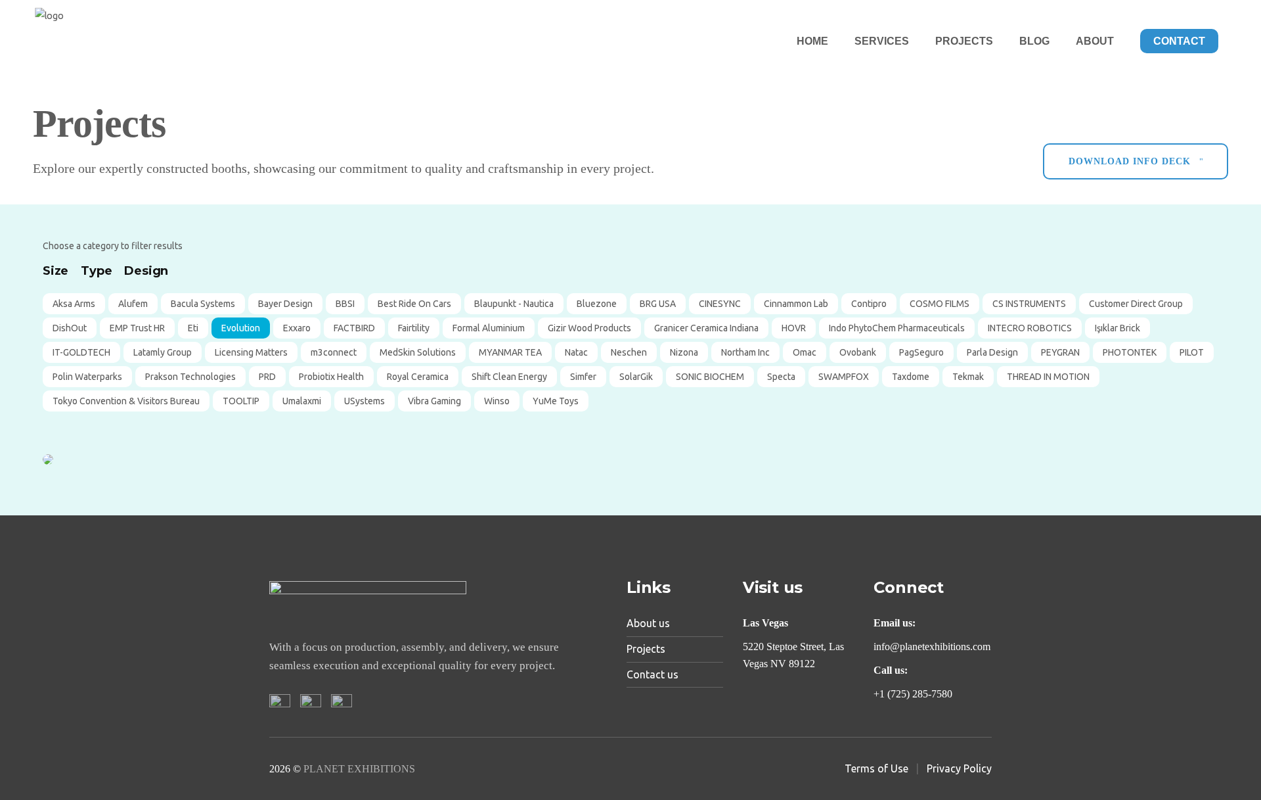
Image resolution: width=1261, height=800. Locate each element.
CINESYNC (720, 303)
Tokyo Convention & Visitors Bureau (126, 401)
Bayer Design (285, 303)
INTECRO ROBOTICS (1030, 328)
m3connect (334, 352)
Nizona (684, 352)
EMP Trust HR (137, 328)
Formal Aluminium (489, 328)
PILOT (1192, 352)
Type (96, 271)
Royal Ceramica (418, 376)
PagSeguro (921, 352)
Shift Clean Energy (509, 376)
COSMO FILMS (939, 303)
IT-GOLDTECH (81, 352)
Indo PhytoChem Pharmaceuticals (897, 328)
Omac (804, 352)
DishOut (70, 328)
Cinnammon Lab (796, 303)
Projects (646, 649)
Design (146, 271)
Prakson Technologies (190, 376)
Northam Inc (745, 352)
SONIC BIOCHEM (710, 376)
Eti (193, 328)
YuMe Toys (556, 401)
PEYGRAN (1060, 352)
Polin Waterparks (87, 376)
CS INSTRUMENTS (1029, 303)
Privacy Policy (959, 768)
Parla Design (992, 352)
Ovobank (857, 352)
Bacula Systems (203, 303)
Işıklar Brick (1117, 328)
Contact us (652, 674)
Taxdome (910, 376)
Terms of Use (876, 768)
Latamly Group (162, 352)
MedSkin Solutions (418, 352)
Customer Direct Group (1136, 303)
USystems (364, 401)
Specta (781, 376)
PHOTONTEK (1130, 352)
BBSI (345, 303)
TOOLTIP (241, 401)
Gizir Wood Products (589, 328)
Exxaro (297, 328)
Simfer (583, 376)
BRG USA (658, 303)
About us (648, 623)
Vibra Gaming (434, 401)
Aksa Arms (74, 303)
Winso (497, 401)
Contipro (869, 303)
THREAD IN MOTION (1048, 376)
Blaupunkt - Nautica (514, 303)
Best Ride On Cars (414, 303)
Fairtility (414, 328)
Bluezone (597, 303)
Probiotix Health (331, 376)
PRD (267, 376)
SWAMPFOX (843, 376)
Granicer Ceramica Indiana (706, 328)
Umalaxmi (301, 401)
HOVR (794, 328)
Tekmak (968, 376)
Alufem (133, 303)
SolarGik (636, 376)
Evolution (240, 328)
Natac (576, 352)
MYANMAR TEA (510, 352)
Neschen (629, 352)
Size (55, 271)
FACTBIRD (354, 328)
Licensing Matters (251, 352)
